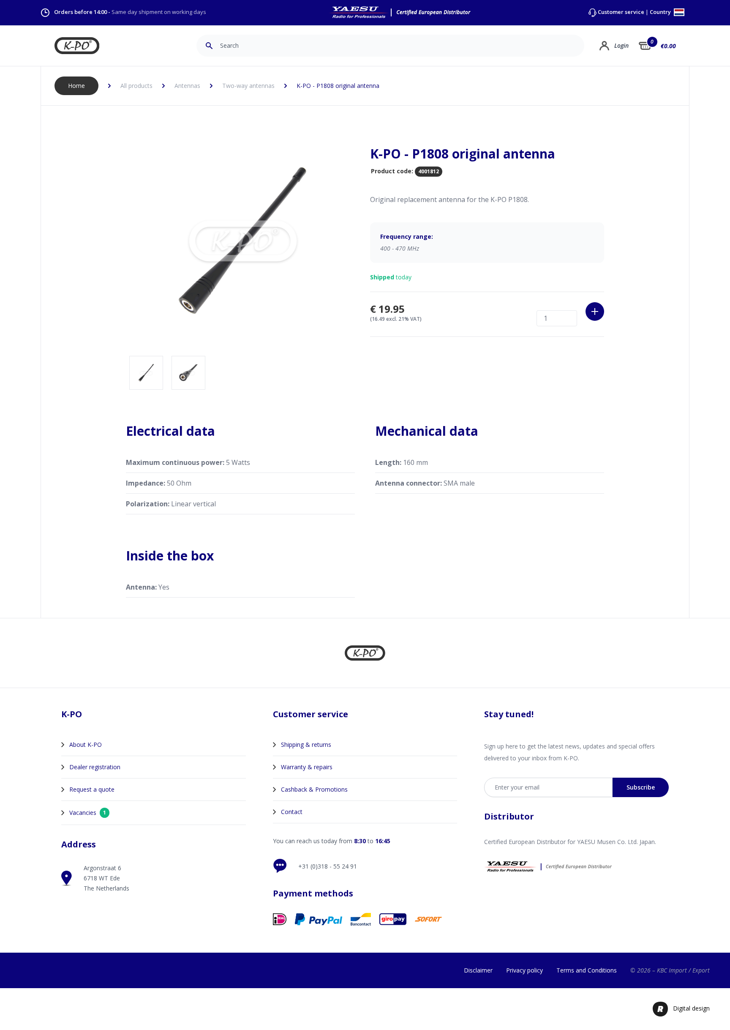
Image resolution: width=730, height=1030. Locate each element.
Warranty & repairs (306, 767)
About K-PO (85, 744)
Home (76, 86)
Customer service (621, 12)
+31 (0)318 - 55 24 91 (327, 866)
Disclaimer (478, 970)
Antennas (187, 86)
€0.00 (668, 46)
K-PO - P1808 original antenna (338, 86)
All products (136, 86)
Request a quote (91, 789)
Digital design (691, 1008)
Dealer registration (94, 767)
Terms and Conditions (586, 970)
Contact (291, 812)
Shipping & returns (306, 744)
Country (661, 12)
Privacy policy (524, 970)
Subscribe (640, 787)
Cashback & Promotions (314, 789)
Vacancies (87, 813)
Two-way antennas (248, 86)
